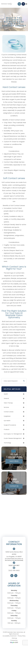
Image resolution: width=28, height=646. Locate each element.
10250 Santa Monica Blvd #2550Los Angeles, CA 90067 (14, 554)
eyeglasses (7, 416)
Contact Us (14, 486)
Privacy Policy (21, 636)
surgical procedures (10, 425)
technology (7, 443)
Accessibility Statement (10, 636)
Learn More (14, 461)
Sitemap (14, 638)
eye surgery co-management (13, 434)
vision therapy (8, 403)
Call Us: (19, 4)
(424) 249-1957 (14, 565)
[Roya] (14, 642)
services (6, 407)
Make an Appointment (23, 4)
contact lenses (8, 412)
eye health (7, 420)
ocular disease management (13, 438)
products (6, 429)
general (6, 398)
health (6, 394)
